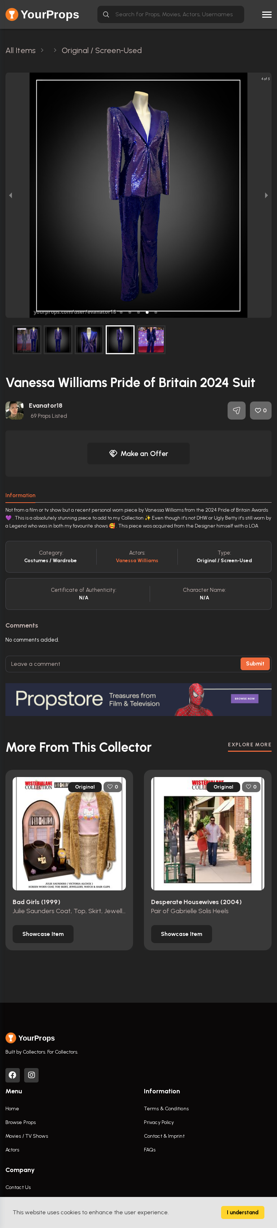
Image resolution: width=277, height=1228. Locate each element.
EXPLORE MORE (250, 745)
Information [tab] (20, 495)
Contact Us (18, 1187)
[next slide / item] (266, 195)
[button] (121, 312)
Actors (12, 1150)
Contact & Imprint (164, 1136)
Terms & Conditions (166, 1109)
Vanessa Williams (137, 560)
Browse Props (20, 1122)
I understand (243, 1212)
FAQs (149, 1150)
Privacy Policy (159, 1122)
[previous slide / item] (10, 195)
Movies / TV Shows (26, 1136)
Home (12, 1109)
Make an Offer (144, 453)
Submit (255, 663)
